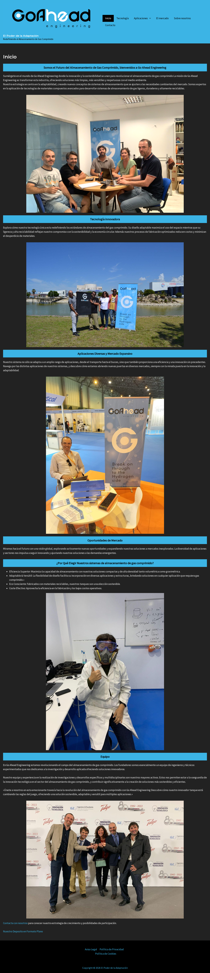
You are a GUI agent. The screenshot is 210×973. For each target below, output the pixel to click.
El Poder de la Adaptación (21, 35)
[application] (149, 18)
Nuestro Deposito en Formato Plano (23, 931)
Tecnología (122, 18)
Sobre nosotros (182, 18)
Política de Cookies (105, 953)
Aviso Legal (91, 949)
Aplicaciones (141, 18)
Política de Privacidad (112, 949)
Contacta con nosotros (15, 923)
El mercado (162, 18)
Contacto (110, 25)
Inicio (108, 18)
